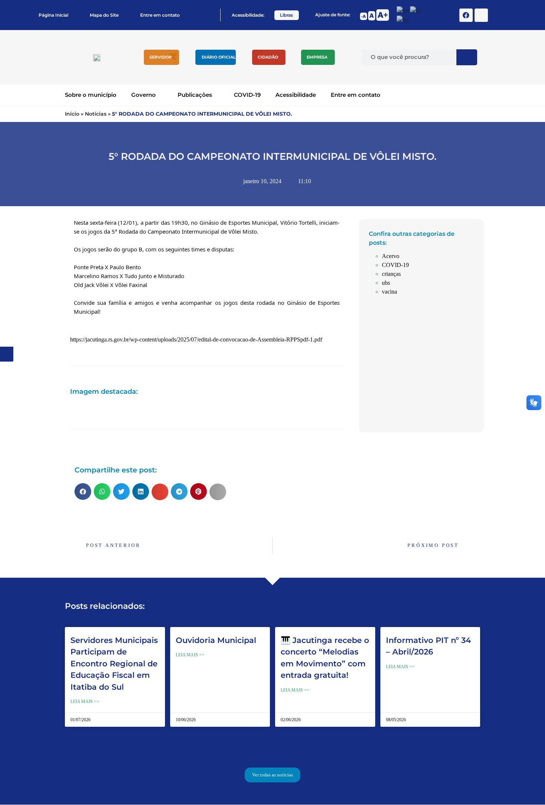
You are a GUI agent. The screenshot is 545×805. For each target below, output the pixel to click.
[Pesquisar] (466, 57)
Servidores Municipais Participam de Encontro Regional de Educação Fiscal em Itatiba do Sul (114, 664)
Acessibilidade (295, 94)
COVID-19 (247, 94)
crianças (391, 274)
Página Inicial (53, 15)
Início (72, 114)
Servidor (160, 57)
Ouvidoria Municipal (216, 640)
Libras (286, 15)
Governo (143, 94)
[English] (403, 10)
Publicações (195, 94)
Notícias (95, 114)
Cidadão (268, 57)
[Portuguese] (416, 10)
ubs (386, 283)
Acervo (390, 256)
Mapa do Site (104, 15)
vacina (389, 291)
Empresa (317, 57)
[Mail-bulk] (481, 15)
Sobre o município (90, 94)
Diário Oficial (219, 57)
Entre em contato (160, 15)
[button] (83, 491)
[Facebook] (466, 15)
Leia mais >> (84, 701)
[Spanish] (403, 19)
